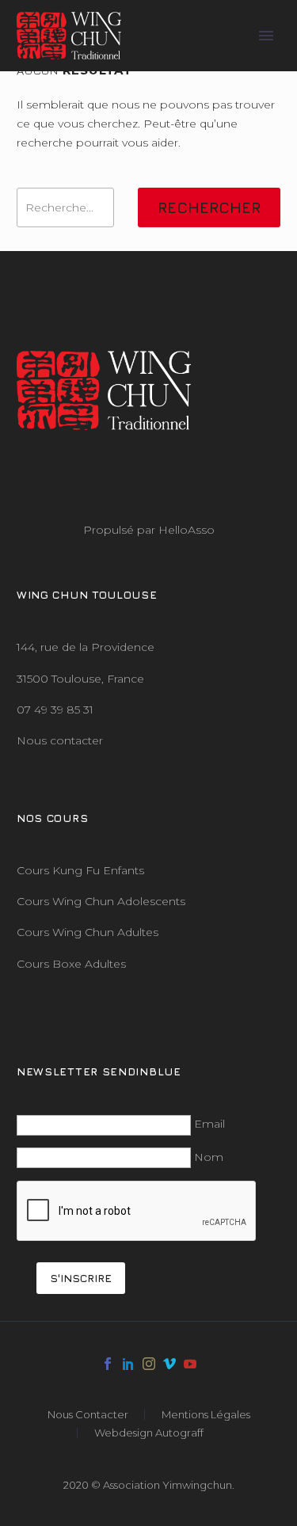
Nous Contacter (88, 1415)
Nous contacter (60, 740)
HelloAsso (186, 530)
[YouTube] (190, 1363)
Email (209, 1124)
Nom (208, 1157)
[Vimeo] (169, 1363)
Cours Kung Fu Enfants (80, 870)
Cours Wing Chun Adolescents (101, 901)
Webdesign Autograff (149, 1433)
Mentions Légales (206, 1415)
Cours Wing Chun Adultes (87, 932)
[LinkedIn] (128, 1363)
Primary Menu (266, 36)
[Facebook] (107, 1363)
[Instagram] (149, 1363)
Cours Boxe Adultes (71, 964)
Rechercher (209, 207)
